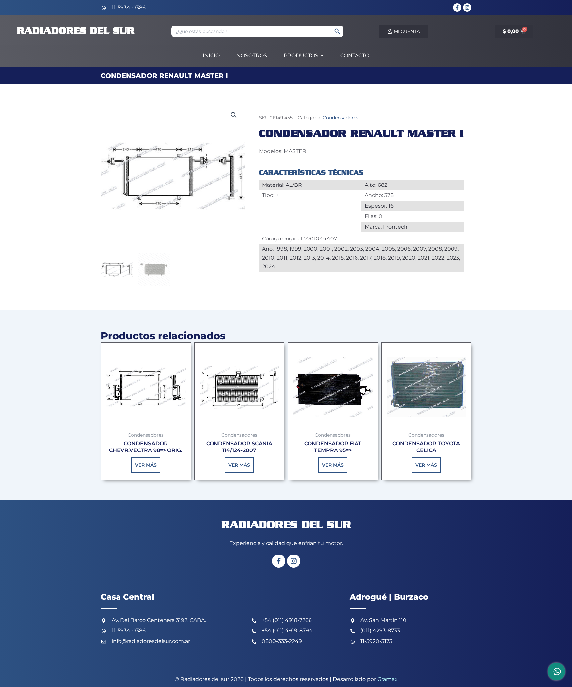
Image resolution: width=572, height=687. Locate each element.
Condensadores (340, 118)
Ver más (146, 465)
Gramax (387, 679)
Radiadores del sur (76, 31)
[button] (234, 115)
